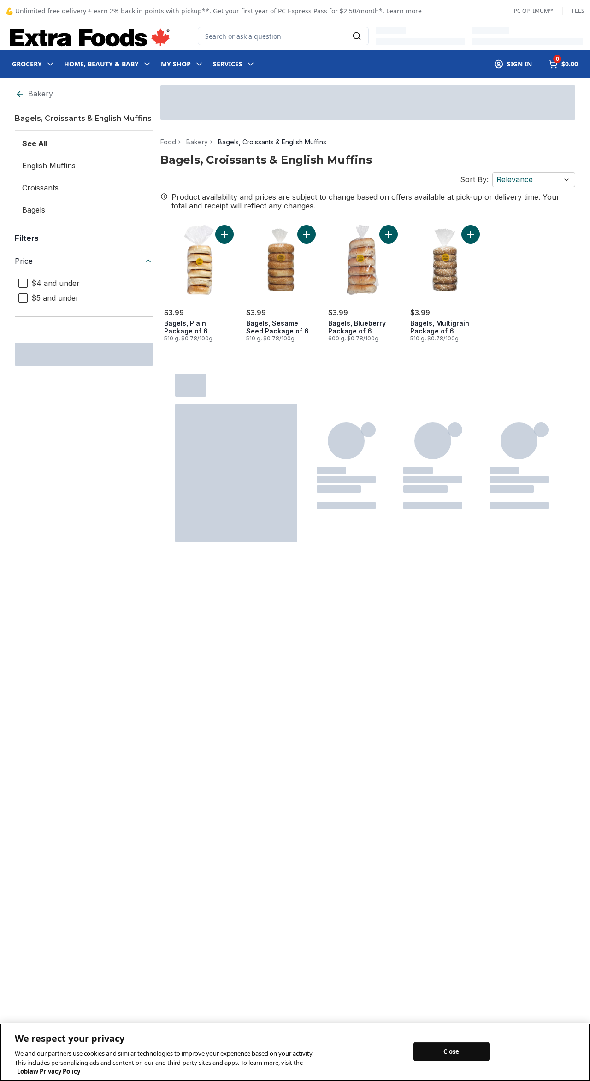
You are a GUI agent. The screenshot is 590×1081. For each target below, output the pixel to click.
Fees (578, 11)
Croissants (40, 187)
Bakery (40, 93)
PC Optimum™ (533, 11)
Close (451, 1051)
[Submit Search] (356, 36)
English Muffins (49, 165)
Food (168, 142)
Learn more (404, 10)
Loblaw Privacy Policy (48, 1071)
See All (34, 143)
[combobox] (283, 36)
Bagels (33, 209)
